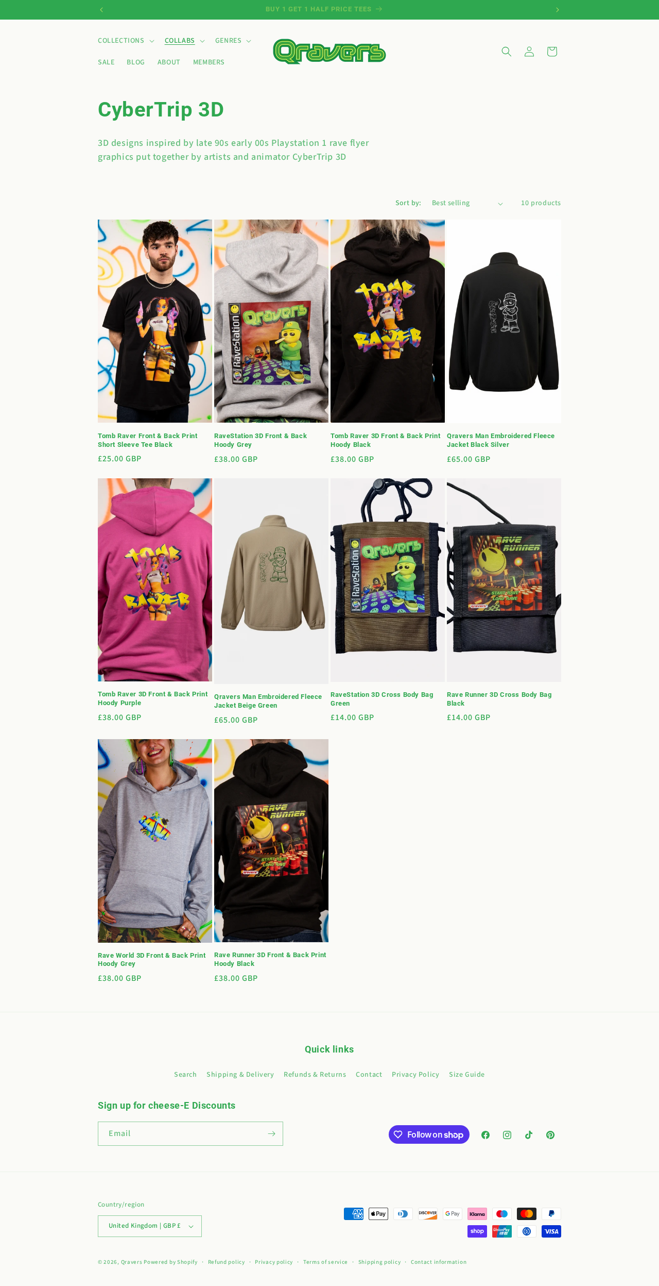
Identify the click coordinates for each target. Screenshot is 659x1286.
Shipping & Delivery (240, 1075)
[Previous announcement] (101, 10)
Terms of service (325, 1262)
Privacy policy (274, 1262)
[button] (125, 41)
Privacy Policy (415, 1075)
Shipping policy (379, 1262)
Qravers (132, 1262)
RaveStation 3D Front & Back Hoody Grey (260, 440)
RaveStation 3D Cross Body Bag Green (382, 699)
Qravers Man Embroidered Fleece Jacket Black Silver (501, 440)
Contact (369, 1075)
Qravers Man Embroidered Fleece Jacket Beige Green (268, 701)
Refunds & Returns (315, 1075)
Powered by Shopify (171, 1262)
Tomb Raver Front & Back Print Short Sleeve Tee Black (147, 440)
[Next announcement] (557, 10)
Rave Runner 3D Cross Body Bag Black (499, 699)
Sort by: (408, 203)
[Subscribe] (271, 1134)
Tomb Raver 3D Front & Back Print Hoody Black (385, 440)
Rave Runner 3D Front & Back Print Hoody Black (270, 959)
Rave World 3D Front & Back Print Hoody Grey (151, 959)
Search (185, 1075)
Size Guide (467, 1075)
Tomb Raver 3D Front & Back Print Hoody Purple (152, 698)
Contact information (438, 1262)
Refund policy (226, 1262)
